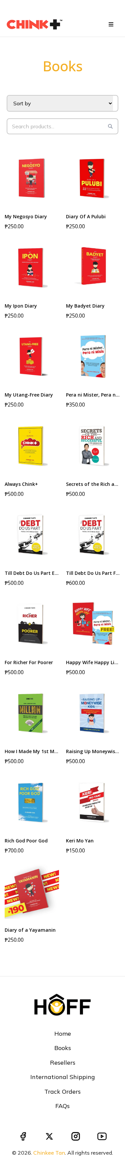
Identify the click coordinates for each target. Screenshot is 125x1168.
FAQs (62, 1106)
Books (62, 1048)
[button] (110, 24)
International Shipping (62, 1077)
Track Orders (62, 1091)
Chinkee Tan (49, 1152)
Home (62, 1033)
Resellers (62, 1062)
